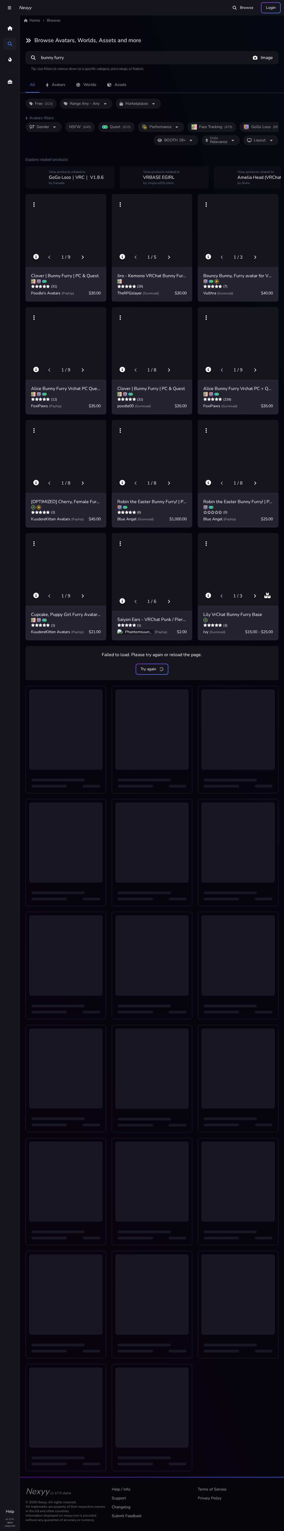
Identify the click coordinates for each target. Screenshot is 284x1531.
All (32, 84)
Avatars (58, 84)
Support (119, 1498)
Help (10, 1511)
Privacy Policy (209, 1498)
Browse (246, 7)
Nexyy (25, 8)
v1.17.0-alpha (10, 1521)
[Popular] (9, 59)
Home (34, 20)
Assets (120, 84)
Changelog (121, 1507)
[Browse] (9, 44)
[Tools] (9, 82)
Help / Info (121, 1489)
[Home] (9, 28)
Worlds (89, 84)
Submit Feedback (126, 1516)
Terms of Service (212, 1489)
